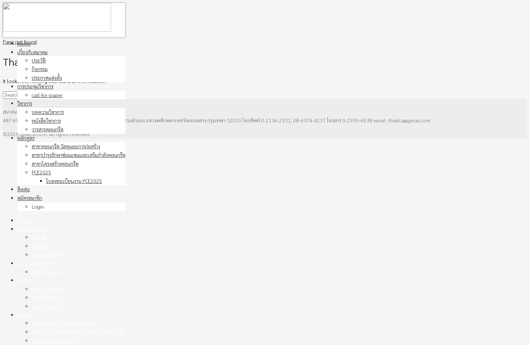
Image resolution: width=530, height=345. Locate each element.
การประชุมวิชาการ (35, 86)
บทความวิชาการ (48, 112)
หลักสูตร (26, 138)
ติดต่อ (23, 189)
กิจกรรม (40, 69)
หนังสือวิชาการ (46, 120)
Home (24, 43)
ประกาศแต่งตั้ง (47, 77)
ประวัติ (39, 60)
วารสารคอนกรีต (47, 129)
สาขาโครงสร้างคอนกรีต (55, 163)
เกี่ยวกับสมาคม (32, 52)
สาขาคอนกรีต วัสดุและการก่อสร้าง (66, 146)
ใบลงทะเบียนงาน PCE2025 (74, 181)
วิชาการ (24, 103)
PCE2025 (41, 172)
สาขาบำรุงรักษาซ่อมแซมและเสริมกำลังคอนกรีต (78, 155)
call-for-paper (47, 95)
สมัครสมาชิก (29, 198)
